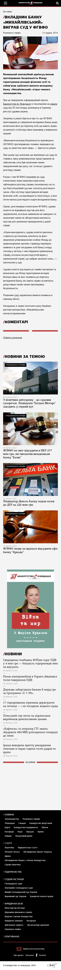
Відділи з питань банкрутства (19, 916)
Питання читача (12, 852)
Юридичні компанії (14, 921)
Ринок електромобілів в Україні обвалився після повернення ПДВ (30, 678)
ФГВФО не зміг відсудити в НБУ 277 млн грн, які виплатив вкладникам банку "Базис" (27, 454)
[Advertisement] (26, 786)
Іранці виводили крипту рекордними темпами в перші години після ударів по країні (29, 749)
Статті (8, 843)
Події (20, 831)
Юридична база (14, 903)
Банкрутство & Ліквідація (17, 104)
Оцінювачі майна (13, 929)
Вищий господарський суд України (21, 892)
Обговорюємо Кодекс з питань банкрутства (25, 860)
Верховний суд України (15, 896)
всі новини (30, 762)
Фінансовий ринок (23, 836)
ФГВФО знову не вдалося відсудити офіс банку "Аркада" (30, 550)
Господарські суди (13, 883)
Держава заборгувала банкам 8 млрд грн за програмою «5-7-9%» (29, 691)
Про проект (19, 955)
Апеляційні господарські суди (19, 888)
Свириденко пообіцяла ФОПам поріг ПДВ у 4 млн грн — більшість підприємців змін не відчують (30, 663)
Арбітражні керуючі (14, 925)
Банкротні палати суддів (41, 896)
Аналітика (9, 847)
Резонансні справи (16, 365)
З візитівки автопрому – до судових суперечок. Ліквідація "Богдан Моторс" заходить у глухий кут (29, 403)
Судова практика (13, 864)
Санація (22, 823)
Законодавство (12, 819)
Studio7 (52, 965)
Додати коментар (12, 337)
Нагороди (9, 831)
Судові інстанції (14, 879)
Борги (7, 827)
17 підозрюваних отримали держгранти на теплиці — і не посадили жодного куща (30, 704)
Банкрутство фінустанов (41, 823)
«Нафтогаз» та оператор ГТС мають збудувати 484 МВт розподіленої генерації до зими (30, 732)
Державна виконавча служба (18, 912)
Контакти (30, 955)
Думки (8, 856)
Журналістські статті (27, 847)
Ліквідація (10, 823)
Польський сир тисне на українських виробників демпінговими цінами (26, 717)
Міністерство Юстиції (15, 908)
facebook (42, 955)
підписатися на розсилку (33, 949)
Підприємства (13, 872)
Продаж (30, 831)
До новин (7, 11)
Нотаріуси (31, 921)
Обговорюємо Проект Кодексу (37, 852)
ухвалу (53, 104)
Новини (9, 814)
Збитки (44, 827)
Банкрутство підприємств (26, 827)
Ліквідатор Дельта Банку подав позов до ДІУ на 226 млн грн (28, 503)
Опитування (12, 936)
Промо (41, 831)
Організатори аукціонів (38, 925)
